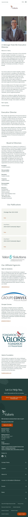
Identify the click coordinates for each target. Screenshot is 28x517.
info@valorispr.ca (5, 443)
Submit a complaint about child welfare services (12, 449)
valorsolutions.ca (5, 286)
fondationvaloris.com (6, 373)
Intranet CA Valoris (5, 510)
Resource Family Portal (6, 507)
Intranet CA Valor (14, 510)
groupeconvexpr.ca (5, 320)
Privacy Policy (20, 503)
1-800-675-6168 (4, 2)
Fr (26, 498)
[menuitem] (14, 7)
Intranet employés (16, 507)
